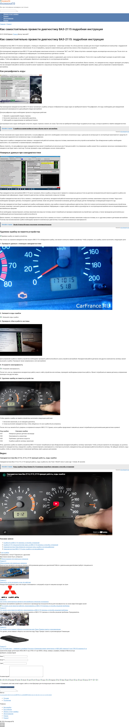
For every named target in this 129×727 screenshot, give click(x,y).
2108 (36, 694)
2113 (44, 694)
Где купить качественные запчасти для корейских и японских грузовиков (24, 601)
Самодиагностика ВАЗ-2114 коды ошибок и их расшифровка (24, 549)
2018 (15, 695)
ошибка (6, 552)
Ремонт (6, 16)
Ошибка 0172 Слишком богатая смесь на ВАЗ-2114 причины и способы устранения (31, 545)
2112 (42, 694)
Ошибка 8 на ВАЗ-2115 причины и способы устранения (21, 543)
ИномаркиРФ (7, 3)
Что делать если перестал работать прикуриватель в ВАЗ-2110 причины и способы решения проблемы (34, 610)
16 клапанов (2, 694)
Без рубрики (8, 709)
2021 (26, 695)
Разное (6, 20)
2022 (29, 695)
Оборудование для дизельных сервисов (13, 563)
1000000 (50, 694)
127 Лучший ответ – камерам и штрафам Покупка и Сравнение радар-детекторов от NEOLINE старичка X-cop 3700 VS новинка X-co (43, 648)
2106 (32, 694)
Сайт (1, 663)
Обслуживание (8, 18)
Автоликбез (7, 707)
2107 (34, 694)
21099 (46, 694)
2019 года (21, 694)
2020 (24, 695)
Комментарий (4, 676)
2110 (40, 694)
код (2, 552)
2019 (17, 695)
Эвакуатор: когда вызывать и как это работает (15, 582)
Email (2, 660)
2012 (13, 694)
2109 (38, 694)
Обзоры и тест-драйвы (11, 14)
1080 (8, 694)
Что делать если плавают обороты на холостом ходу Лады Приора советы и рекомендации (30, 629)
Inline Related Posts (124, 131)
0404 (6, 694)
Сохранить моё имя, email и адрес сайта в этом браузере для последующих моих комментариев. (33, 683)
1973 (11, 694)
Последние (7, 700)
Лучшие (6, 698)
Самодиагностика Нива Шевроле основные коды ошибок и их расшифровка (29, 547)
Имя (2, 656)
